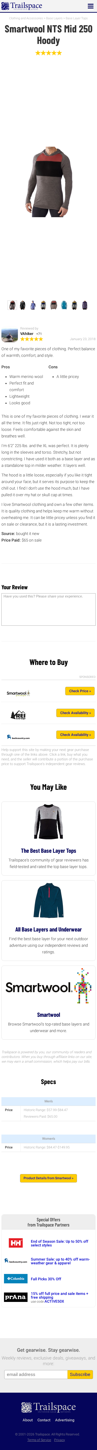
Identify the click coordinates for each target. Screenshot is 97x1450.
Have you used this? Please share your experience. (43, 596)
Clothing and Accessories (26, 18)
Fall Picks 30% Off (46, 1279)
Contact (43, 1420)
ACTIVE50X (54, 1301)
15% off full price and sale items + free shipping (59, 1295)
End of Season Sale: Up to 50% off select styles (59, 1243)
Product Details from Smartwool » (48, 1178)
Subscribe (80, 1374)
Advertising (64, 1420)
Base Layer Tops (77, 18)
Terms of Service (39, 1440)
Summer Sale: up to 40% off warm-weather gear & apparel (60, 1261)
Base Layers (54, 18)
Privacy (59, 1440)
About (28, 1420)
